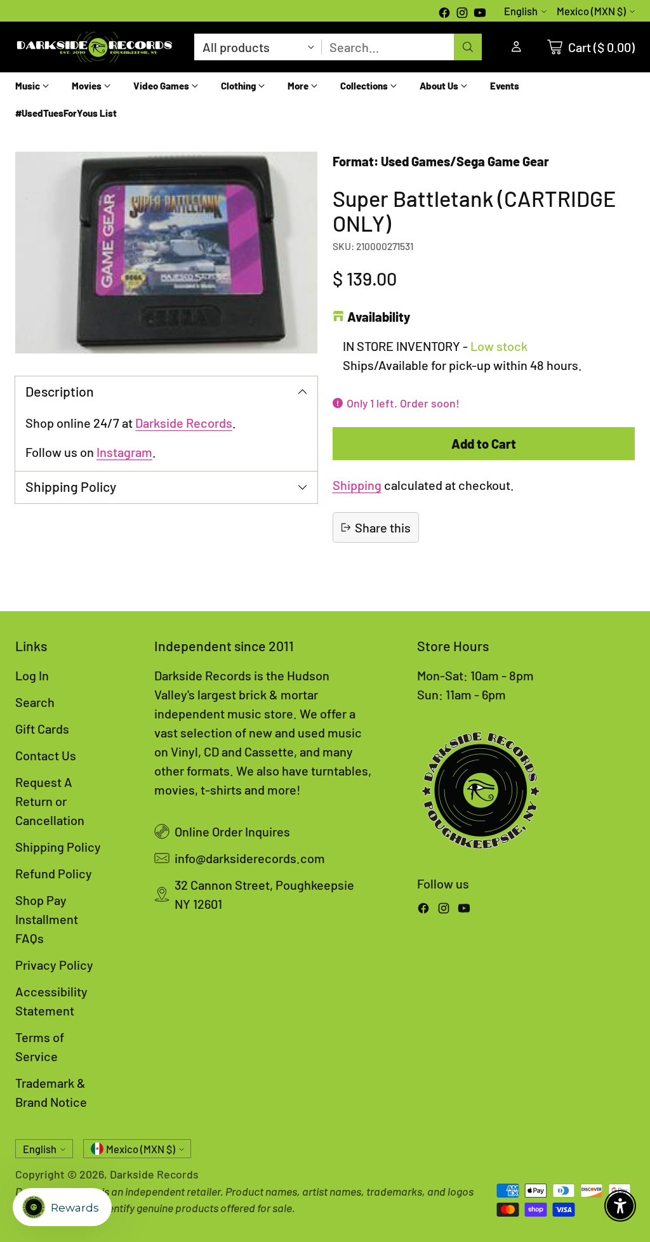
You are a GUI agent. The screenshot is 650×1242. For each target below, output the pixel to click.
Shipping (357, 484)
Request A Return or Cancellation (49, 801)
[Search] (468, 47)
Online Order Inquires (232, 831)
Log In (32, 675)
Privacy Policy (54, 964)
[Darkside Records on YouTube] (480, 13)
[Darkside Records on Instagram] (462, 13)
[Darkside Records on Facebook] (444, 13)
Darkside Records (183, 422)
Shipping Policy (58, 846)
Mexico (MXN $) (591, 11)
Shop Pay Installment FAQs (46, 919)
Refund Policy (53, 873)
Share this (383, 527)
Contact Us (45, 755)
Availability (378, 316)
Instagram (124, 451)
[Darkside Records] (94, 47)
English (521, 11)
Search (35, 702)
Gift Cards (42, 728)
